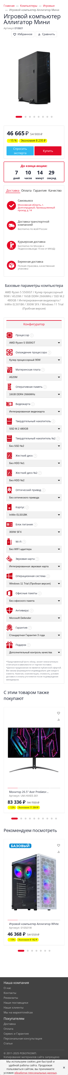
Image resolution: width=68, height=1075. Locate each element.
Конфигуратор (34, 324)
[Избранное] (58, 713)
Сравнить (48, 34)
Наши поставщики (16, 1002)
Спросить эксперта (20, 151)
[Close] (62, 1067)
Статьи (8, 1043)
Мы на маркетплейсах (18, 1012)
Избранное (25, 34)
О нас (7, 988)
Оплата (8, 1028)
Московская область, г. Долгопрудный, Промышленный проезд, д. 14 (36, 207)
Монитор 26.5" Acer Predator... (29, 792)
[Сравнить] (58, 719)
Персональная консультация (23, 1038)
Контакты (10, 993)
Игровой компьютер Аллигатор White (34, 924)
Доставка (10, 1024)
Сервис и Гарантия (16, 1033)
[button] (18, 117)
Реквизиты (11, 997)
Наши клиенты (14, 1007)
